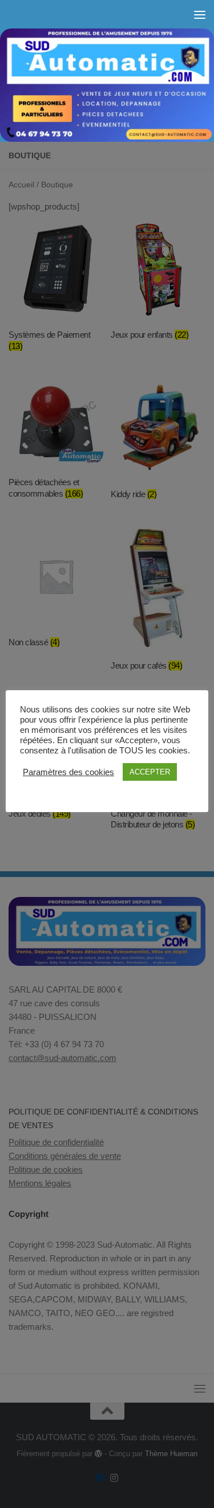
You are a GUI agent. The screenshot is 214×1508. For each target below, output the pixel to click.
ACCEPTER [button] (150, 772)
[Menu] (199, 14)
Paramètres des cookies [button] (68, 772)
